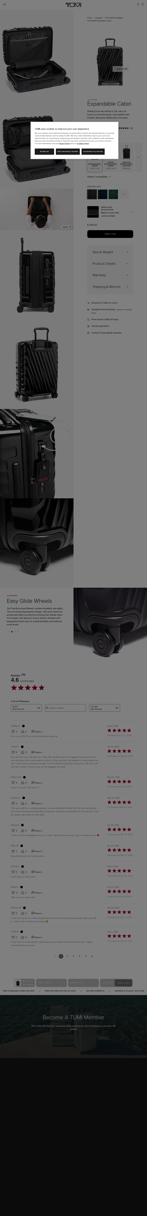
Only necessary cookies (67, 151)
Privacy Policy (64, 144)
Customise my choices (93, 151)
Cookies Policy (83, 144)
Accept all (44, 151)
